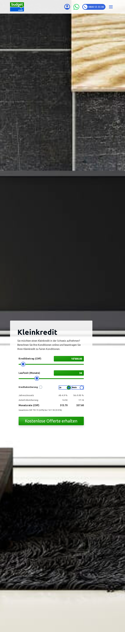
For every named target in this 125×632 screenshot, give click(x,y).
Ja (60, 387)
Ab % (63, 395)
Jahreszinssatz (26, 395)
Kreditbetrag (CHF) (30, 358)
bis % (78, 395)
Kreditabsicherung (30, 387)
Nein (74, 387)
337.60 (80, 405)
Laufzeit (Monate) (29, 373)
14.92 (65, 400)
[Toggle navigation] (111, 7)
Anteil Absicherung (28, 400)
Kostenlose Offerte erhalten (51, 421)
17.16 (81, 400)
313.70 (64, 405)
